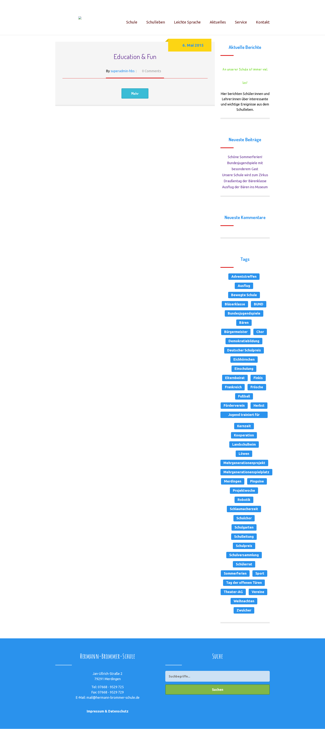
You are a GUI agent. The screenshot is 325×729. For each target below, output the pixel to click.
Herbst (259, 405)
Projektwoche (244, 490)
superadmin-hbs (122, 71)
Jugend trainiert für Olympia (244, 415)
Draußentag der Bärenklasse (245, 181)
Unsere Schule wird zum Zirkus (245, 175)
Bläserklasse (235, 304)
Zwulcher (244, 610)
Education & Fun (135, 56)
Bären (244, 322)
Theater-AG (233, 592)
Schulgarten (244, 527)
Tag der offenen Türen (244, 582)
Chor (260, 332)
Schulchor (244, 518)
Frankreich (233, 387)
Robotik (244, 499)
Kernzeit (244, 426)
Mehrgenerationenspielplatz (246, 472)
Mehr (135, 93)
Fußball (244, 396)
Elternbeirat (235, 378)
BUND (258, 304)
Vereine (258, 592)
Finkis (258, 378)
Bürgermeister (236, 332)
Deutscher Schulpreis (244, 350)
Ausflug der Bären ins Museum (245, 187)
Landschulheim (244, 444)
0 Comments (151, 71)
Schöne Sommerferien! (245, 157)
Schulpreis (244, 546)
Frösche (257, 387)
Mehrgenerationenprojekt (244, 463)
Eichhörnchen (244, 359)
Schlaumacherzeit (244, 509)
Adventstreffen (244, 276)
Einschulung (244, 368)
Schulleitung (244, 536)
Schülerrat (244, 564)
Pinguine (257, 481)
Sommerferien (235, 573)
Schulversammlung (244, 555)
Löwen (244, 453)
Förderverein (234, 405)
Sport (259, 573)
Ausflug (244, 286)
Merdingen (232, 481)
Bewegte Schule (244, 295)
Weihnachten (244, 601)
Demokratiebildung (244, 341)
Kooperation (244, 435)
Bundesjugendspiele (244, 313)
